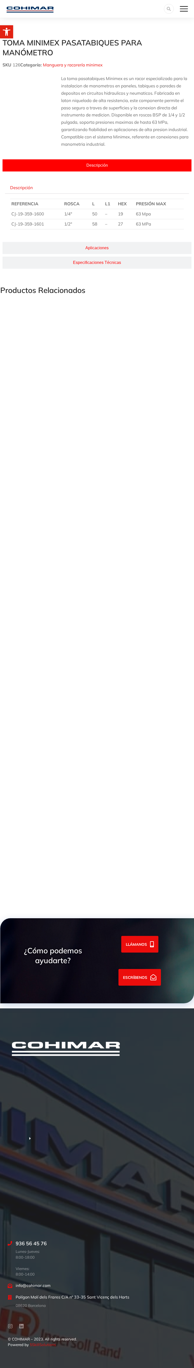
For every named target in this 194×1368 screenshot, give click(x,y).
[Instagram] (10, 1326)
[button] (6, 31)
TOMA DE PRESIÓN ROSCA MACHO (37, 644)
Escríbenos (135, 977)
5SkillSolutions (43, 1344)
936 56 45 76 (31, 1243)
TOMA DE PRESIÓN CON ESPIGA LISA (38, 410)
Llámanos (136, 944)
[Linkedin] (21, 1326)
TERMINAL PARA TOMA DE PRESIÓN (37, 877)
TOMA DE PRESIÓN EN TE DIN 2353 (36, 527)
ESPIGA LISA (13, 760)
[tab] (97, 165)
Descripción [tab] (21, 187)
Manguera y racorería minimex (73, 64)
